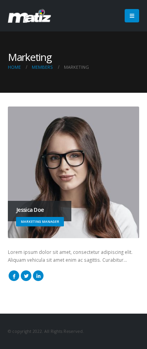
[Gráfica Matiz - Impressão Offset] (29, 16)
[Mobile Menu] (132, 15)
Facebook (14, 275)
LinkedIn (38, 275)
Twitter (26, 275)
